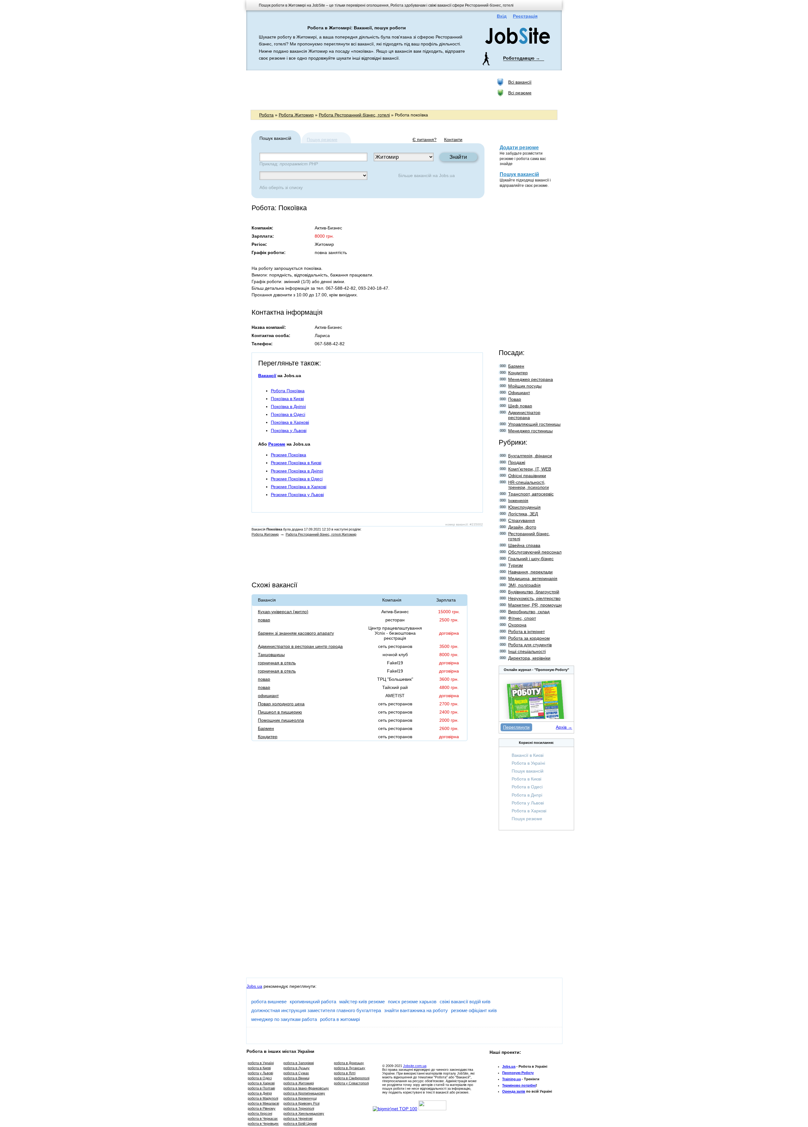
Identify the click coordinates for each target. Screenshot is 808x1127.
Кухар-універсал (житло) (283, 611)
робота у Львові (260, 1073)
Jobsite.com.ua (414, 1066)
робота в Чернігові (297, 1118)
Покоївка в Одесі (288, 414)
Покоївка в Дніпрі (288, 406)
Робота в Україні (528, 763)
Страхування (521, 520)
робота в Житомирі (298, 1083)
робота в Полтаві (261, 1088)
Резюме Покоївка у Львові (297, 494)
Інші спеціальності (527, 651)
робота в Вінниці (296, 1078)
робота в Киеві (259, 1068)
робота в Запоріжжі (298, 1063)
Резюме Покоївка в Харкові (298, 486)
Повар (514, 399)
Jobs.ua (447, 175)
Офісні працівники (527, 475)
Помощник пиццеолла (281, 720)
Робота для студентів (530, 644)
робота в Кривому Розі (301, 1103)
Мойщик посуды (525, 386)
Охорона (517, 624)
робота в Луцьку (296, 1068)
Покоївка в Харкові (290, 422)
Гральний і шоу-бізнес (531, 558)
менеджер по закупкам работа (284, 1019)
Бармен (266, 728)
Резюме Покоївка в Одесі (297, 478)
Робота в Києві (526, 778)
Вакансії (267, 375)
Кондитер (267, 736)
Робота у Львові (528, 802)
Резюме (276, 444)
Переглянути (516, 727)
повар (264, 619)
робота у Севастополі (351, 1083)
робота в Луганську (349, 1068)
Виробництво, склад (529, 611)
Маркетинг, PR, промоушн (535, 605)
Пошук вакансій (519, 174)
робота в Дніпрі (260, 1093)
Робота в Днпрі (527, 795)
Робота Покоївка (288, 390)
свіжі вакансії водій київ (465, 1001)
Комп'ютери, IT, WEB (529, 469)
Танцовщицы (271, 654)
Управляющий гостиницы (534, 424)
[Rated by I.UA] (432, 1108)
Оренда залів (513, 1091)
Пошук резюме (322, 139)
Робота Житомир (296, 114)
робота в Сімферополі (351, 1078)
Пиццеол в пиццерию (280, 712)
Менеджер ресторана (530, 379)
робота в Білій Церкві (300, 1123)
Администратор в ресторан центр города (300, 646)
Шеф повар (520, 405)
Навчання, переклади (530, 571)
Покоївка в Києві (287, 398)
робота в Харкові (261, 1083)
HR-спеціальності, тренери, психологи (528, 485)
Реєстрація (525, 16)
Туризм (515, 565)
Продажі (516, 462)
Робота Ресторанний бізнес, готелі (354, 114)
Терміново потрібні (519, 1085)
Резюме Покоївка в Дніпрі (297, 470)
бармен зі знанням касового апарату (296, 633)
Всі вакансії (520, 82)
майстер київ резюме (362, 1001)
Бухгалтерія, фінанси (530, 455)
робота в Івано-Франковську (306, 1088)
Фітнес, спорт (522, 618)
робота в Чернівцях (263, 1123)
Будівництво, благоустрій (533, 591)
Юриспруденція (524, 507)
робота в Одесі (260, 1078)
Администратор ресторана (524, 415)
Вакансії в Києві (528, 755)
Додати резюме (519, 147)
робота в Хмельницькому (303, 1113)
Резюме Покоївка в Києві (296, 462)
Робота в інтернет (526, 631)
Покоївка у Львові (288, 430)
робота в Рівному (262, 1108)
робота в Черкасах (263, 1118)
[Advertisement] (366, 89)
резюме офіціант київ (474, 1010)
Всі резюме (520, 92)
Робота (266, 114)
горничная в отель (277, 662)
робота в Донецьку (349, 1063)
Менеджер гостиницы (530, 430)
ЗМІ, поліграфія (524, 585)
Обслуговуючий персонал (534, 552)
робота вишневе (269, 1001)
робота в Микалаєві (263, 1103)
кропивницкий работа (313, 1001)
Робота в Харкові (529, 810)
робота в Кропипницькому (304, 1093)
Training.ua (511, 1079)
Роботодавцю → (521, 58)
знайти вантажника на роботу (416, 1010)
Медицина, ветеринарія (532, 578)
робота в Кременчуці (300, 1098)
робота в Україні (261, 1063)
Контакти (453, 139)
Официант (519, 392)
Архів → (564, 727)
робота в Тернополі (298, 1108)
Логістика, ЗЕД (523, 513)
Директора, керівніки (529, 658)
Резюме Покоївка (288, 454)
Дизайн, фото (522, 527)
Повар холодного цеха (281, 703)
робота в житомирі (340, 1019)
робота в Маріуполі (263, 1098)
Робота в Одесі (527, 786)
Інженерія (518, 500)
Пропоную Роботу (518, 1073)
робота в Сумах (296, 1073)
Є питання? (425, 139)
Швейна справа (524, 545)
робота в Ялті (344, 1073)
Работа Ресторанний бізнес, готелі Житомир (321, 534)
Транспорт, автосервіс (531, 493)
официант (268, 695)
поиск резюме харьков (412, 1001)
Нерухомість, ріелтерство (534, 598)
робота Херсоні (260, 1113)
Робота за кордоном (529, 638)
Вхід (502, 16)
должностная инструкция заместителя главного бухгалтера (316, 1010)
